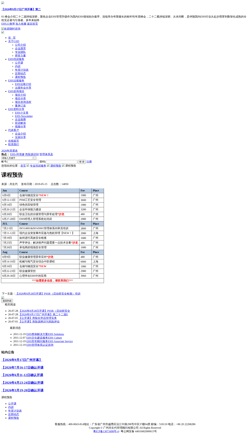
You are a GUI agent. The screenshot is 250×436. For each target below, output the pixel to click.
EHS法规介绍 (23, 84)
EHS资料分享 (16, 109)
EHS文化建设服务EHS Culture (44, 337)
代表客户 (13, 130)
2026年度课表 (9, 150)
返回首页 (32, 23)
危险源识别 (32, 154)
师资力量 (20, 55)
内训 (17, 66)
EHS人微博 (8, 23)
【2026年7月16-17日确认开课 (22, 367)
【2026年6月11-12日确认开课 (22, 375)
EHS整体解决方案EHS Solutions (45, 334)
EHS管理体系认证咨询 (39, 344)
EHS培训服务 (16, 59)
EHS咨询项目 (16, 91)
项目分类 (20, 98)
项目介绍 (20, 94)
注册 (89, 161)
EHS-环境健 (17, 154)
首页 (23, 165)
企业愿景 (20, 48)
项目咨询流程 (23, 102)
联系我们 (13, 144)
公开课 (19, 62)
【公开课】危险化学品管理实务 (38, 318)
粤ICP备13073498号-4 (106, 431)
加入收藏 (20, 23)
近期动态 (20, 73)
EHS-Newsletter (24, 116)
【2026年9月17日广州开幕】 (21, 360)
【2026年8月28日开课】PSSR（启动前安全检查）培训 (47, 293)
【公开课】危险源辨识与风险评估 (39, 321)
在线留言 (13, 140)
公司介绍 (20, 44)
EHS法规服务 (16, 80)
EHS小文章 (21, 112)
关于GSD (13, 41)
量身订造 (20, 105)
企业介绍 (20, 133)
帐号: (4, 161)
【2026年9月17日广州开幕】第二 (21, 9)
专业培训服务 (38, 165)
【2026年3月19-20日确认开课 (22, 390)
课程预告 (20, 77)
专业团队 (20, 52)
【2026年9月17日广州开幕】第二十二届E (43, 314)
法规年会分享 (23, 87)
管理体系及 (46, 154)
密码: (43, 161)
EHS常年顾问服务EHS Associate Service (49, 341)
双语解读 (20, 123)
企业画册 (20, 119)
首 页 (12, 37)
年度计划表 (22, 69)
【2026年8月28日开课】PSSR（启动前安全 (44, 310)
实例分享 (20, 137)
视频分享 (20, 126)
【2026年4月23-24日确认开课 (22, 382)
